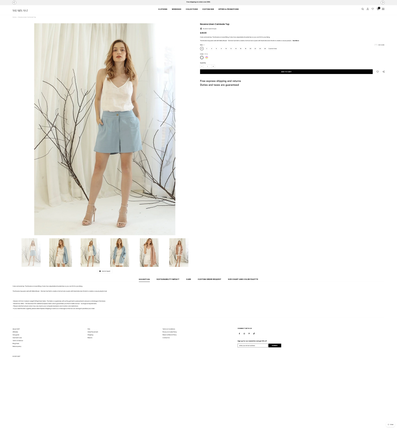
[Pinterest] (249, 333)
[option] (198, 2)
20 (250, 48)
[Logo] (25, 10)
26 (265, 48)
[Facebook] (239, 333)
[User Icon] (368, 8)
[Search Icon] (363, 9)
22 (255, 48)
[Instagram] (244, 333)
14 (236, 48)
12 (231, 48)
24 (260, 48)
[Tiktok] (254, 333)
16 (240, 48)
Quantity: (203, 63)
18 (245, 48)
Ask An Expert (106, 271)
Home (14, 17)
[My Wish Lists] (373, 9)
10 (226, 48)
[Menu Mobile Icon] (383, 9)
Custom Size (272, 48)
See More (296, 40)
